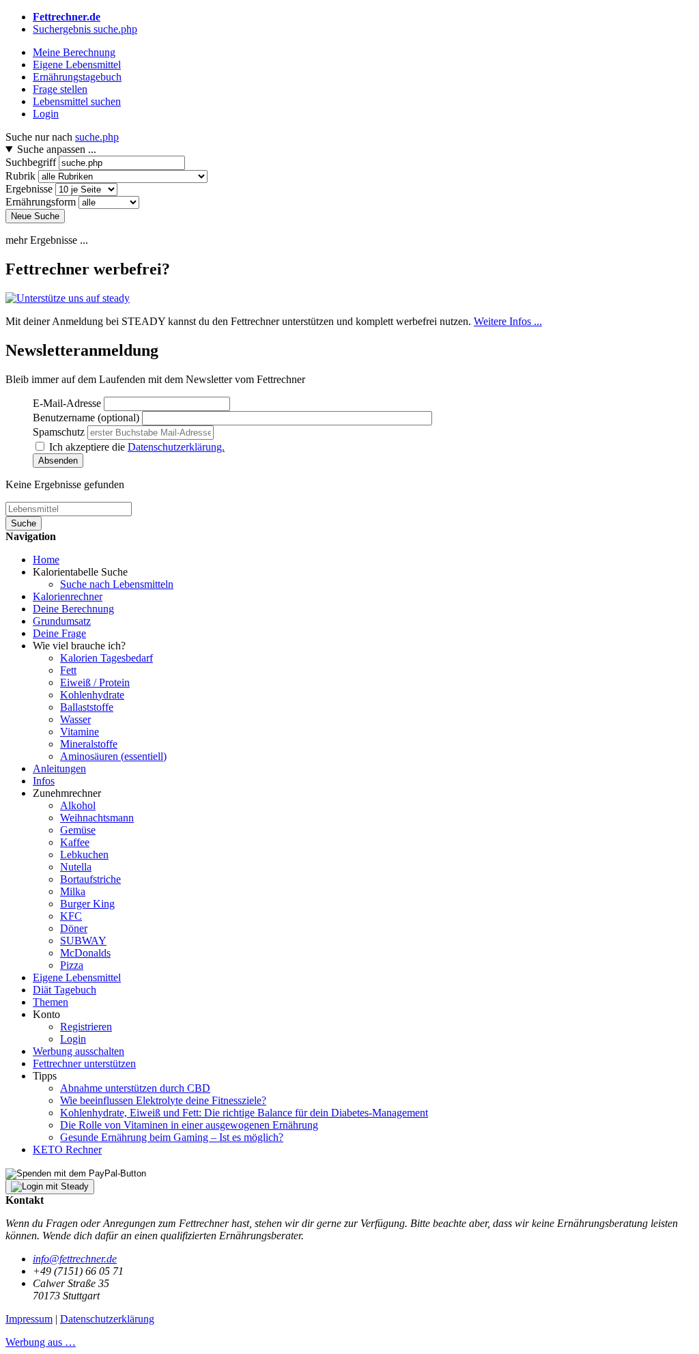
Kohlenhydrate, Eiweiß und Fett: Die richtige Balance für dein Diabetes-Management (244, 1112)
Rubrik (20, 176)
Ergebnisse (29, 189)
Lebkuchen (84, 854)
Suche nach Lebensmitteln (116, 584)
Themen (50, 1002)
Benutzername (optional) (86, 417)
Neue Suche (35, 216)
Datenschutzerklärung (107, 1319)
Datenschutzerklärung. (176, 447)
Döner (73, 928)
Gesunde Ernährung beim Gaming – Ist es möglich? (171, 1137)
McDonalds (85, 953)
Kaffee (74, 842)
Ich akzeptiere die (137, 447)
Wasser (75, 719)
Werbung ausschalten (78, 1051)
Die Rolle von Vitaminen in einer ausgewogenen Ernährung (189, 1125)
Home (46, 559)
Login (73, 1039)
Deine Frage (59, 633)
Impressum (29, 1319)
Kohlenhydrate (92, 695)
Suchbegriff (30, 162)
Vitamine (79, 731)
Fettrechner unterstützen (84, 1063)
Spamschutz (59, 432)
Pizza (71, 965)
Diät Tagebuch (64, 990)
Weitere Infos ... (508, 321)
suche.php (97, 137)
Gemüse (78, 830)
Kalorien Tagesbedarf (106, 658)
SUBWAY (83, 940)
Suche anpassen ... (56, 149)
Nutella (75, 867)
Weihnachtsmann (97, 817)
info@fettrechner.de (75, 1259)
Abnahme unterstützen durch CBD (135, 1088)
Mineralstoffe (88, 744)
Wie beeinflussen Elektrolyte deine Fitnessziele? (163, 1100)
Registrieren (86, 1026)
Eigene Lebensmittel (77, 977)
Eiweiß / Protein (95, 682)
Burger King (87, 903)
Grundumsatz (62, 621)
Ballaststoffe (86, 707)
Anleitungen (59, 768)
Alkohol (78, 805)
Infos (44, 781)
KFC (71, 916)
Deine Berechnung (73, 609)
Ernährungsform (40, 202)
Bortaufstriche (90, 879)
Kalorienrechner (67, 596)
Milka (72, 891)
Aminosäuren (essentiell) (113, 756)
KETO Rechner (67, 1149)
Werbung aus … (40, 1342)
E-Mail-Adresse (67, 403)
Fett (68, 670)
